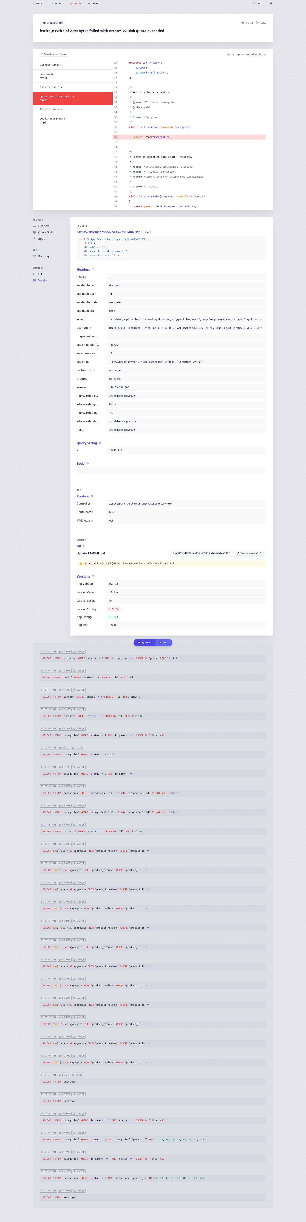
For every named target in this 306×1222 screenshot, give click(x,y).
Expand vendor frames (55, 54)
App (35, 250)
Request (38, 219)
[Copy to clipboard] (262, 239)
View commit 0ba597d (251, 553)
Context (38, 267)
